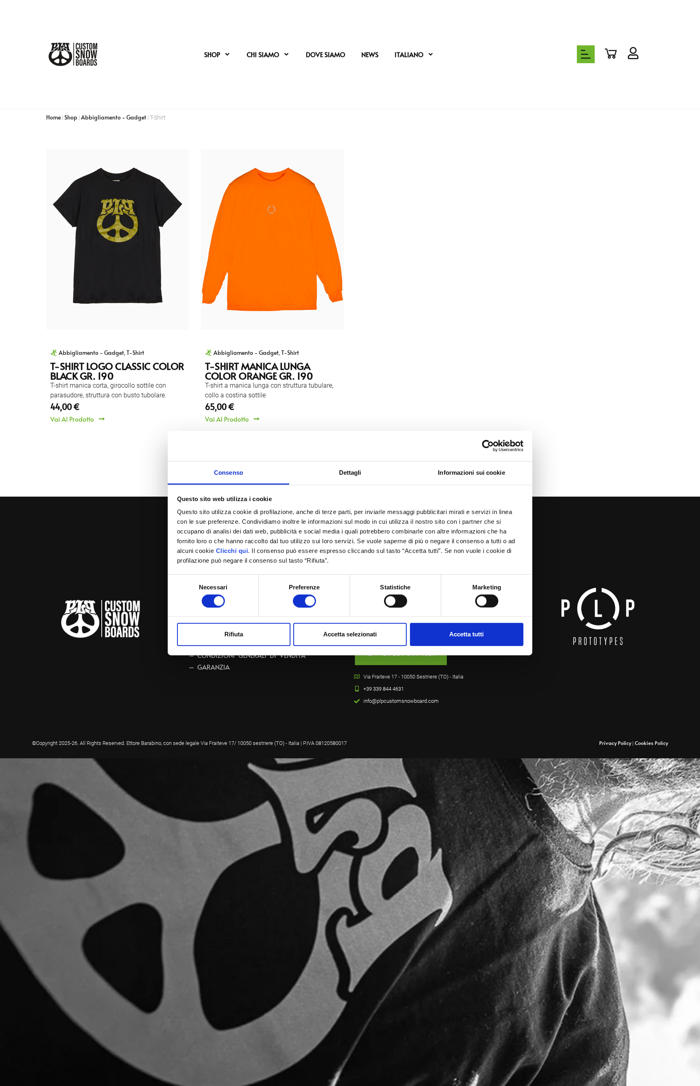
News (369, 54)
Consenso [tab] (228, 472)
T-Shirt (135, 352)
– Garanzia (209, 666)
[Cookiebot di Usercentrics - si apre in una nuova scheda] (487, 446)
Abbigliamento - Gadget (113, 117)
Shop (212, 54)
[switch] (304, 600)
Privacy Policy (615, 743)
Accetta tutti (466, 634)
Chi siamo (263, 54)
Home (53, 117)
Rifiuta (233, 634)
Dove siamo (325, 54)
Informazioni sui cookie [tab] (471, 472)
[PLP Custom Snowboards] (73, 54)
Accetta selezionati (350, 634)
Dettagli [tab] (350, 472)
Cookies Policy (651, 743)
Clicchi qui (232, 550)
